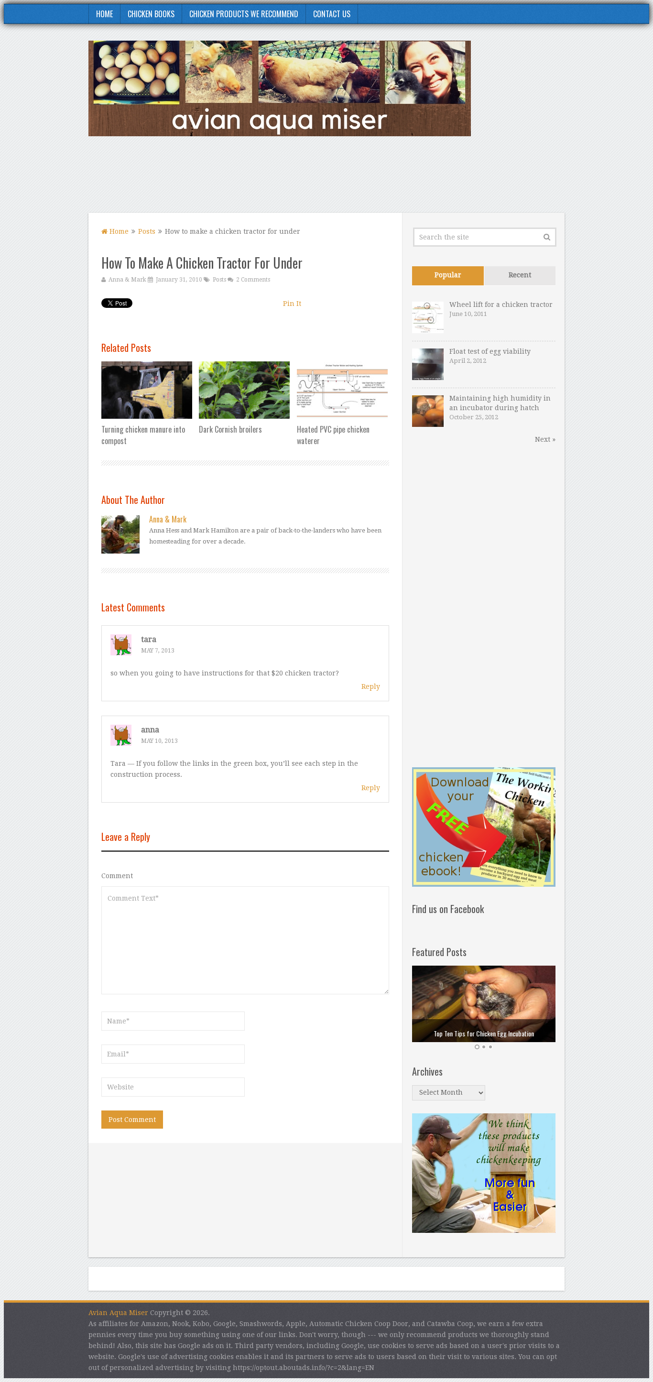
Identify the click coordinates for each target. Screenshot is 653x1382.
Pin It (292, 303)
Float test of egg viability (490, 351)
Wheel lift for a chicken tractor (501, 304)
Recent (520, 275)
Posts (146, 231)
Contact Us (331, 14)
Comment (117, 876)
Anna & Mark (127, 279)
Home (104, 14)
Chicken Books (151, 14)
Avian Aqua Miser (118, 1313)
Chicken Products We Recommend (243, 14)
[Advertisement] (391, 180)
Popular (448, 275)
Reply (370, 686)
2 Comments (253, 279)
